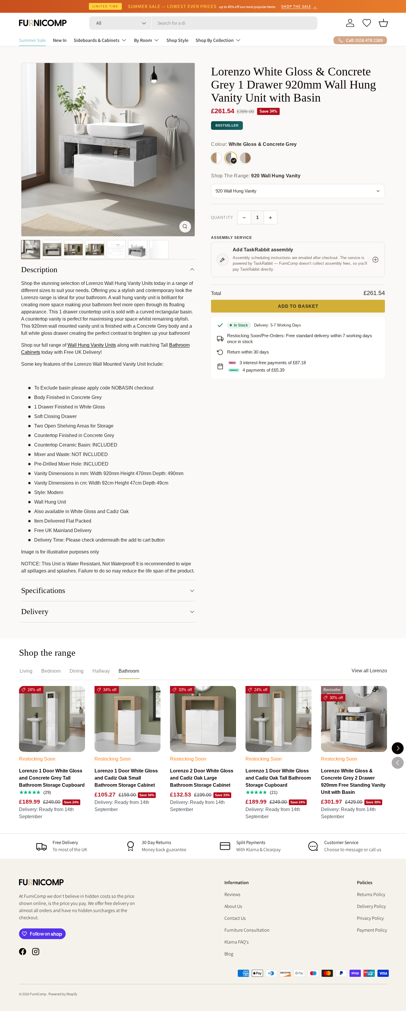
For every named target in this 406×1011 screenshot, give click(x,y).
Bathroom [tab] (129, 671)
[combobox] (203, 23)
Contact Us (235, 918)
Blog (228, 954)
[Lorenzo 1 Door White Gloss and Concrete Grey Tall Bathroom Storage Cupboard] (52, 719)
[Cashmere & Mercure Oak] (245, 158)
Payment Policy (372, 930)
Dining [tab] (77, 671)
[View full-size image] (185, 227)
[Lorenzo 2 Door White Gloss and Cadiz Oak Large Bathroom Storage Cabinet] (203, 719)
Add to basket (298, 306)
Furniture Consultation (247, 930)
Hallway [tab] (101, 671)
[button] (383, 22)
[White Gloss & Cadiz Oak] (216, 158)
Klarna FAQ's (236, 942)
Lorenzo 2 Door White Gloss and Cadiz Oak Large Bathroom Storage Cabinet (201, 778)
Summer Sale (32, 40)
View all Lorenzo (369, 670)
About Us (233, 906)
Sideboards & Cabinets (96, 40)
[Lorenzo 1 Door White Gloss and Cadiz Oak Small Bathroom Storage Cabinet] (127, 719)
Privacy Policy (370, 918)
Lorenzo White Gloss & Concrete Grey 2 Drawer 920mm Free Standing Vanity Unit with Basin (353, 781)
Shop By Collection (215, 40)
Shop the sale (299, 6)
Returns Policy (371, 894)
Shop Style (177, 40)
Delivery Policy (371, 906)
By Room (143, 40)
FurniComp (38, 994)
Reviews (232, 894)
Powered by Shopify (62, 994)
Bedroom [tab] (51, 671)
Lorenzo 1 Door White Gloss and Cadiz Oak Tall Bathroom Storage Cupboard (278, 778)
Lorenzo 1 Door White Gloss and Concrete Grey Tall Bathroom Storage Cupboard (52, 778)
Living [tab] (26, 671)
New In (60, 40)
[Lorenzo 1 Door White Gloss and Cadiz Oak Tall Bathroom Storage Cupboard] (278, 719)
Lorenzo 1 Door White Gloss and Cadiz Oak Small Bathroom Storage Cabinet (126, 778)
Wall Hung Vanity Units (91, 345)
